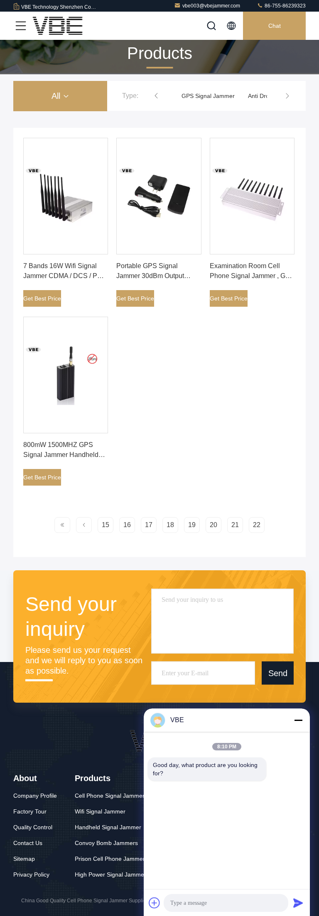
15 (105, 524)
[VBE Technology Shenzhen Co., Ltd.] (58, 26)
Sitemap (24, 858)
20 (213, 524)
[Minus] (298, 720)
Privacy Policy (31, 874)
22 (256, 524)
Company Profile (35, 795)
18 (170, 524)
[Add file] (154, 903)
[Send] (298, 903)
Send (277, 672)
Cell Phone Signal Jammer (110, 795)
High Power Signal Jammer (110, 874)
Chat (274, 25)
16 (127, 524)
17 (148, 524)
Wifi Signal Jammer (100, 811)
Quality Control (32, 827)
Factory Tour (30, 811)
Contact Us (27, 843)
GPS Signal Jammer (208, 96)
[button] (156, 96)
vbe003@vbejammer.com (211, 6)
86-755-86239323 (284, 6)
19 (192, 524)
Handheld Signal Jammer (108, 827)
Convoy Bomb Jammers (106, 843)
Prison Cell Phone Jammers (111, 858)
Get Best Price (42, 298)
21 (235, 524)
